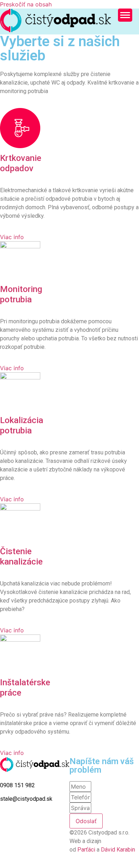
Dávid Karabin (118, 849)
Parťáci (87, 849)
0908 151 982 (17, 785)
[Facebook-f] (3, 819)
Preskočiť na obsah (26, 4)
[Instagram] (8, 819)
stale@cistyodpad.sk (26, 798)
